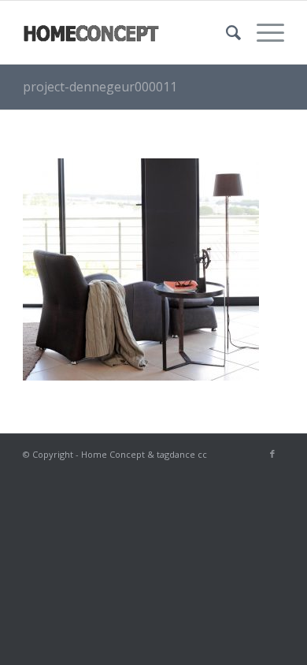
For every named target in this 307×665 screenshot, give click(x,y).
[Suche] (225, 32)
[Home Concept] (127, 32)
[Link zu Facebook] (272, 454)
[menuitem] (225, 32)
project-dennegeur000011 (100, 86)
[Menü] (262, 32)
